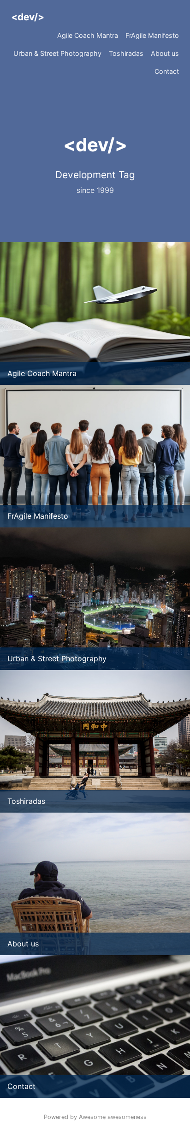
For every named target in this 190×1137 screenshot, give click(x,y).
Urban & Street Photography (57, 53)
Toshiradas (126, 53)
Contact (166, 71)
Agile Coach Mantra (87, 35)
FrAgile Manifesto (152, 35)
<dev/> (27, 17)
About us (165, 53)
